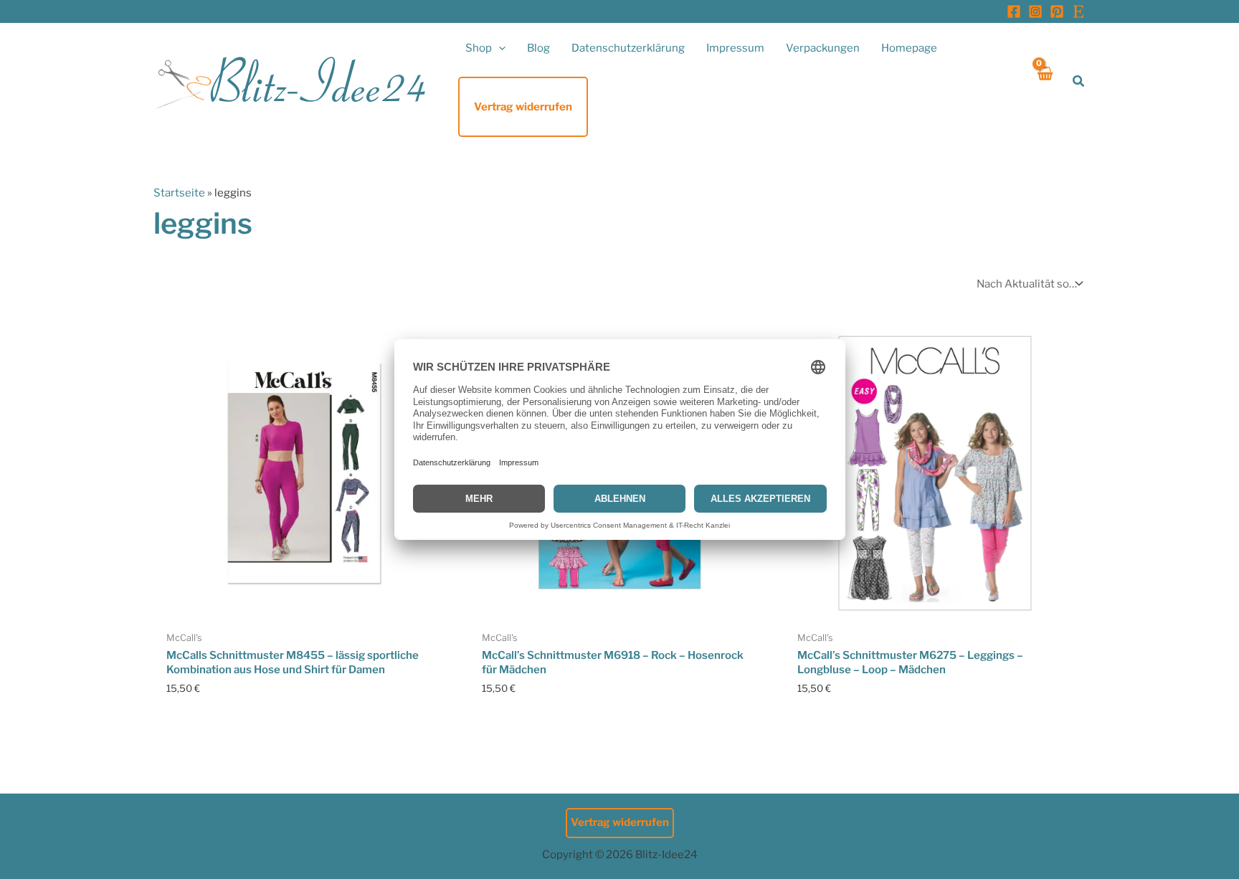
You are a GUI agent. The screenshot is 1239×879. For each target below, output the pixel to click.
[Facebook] (1014, 11)
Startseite (179, 192)
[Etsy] (1078, 11)
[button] (498, 48)
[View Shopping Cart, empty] (1044, 81)
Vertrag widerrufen (620, 822)
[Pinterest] (1057, 11)
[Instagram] (1035, 11)
